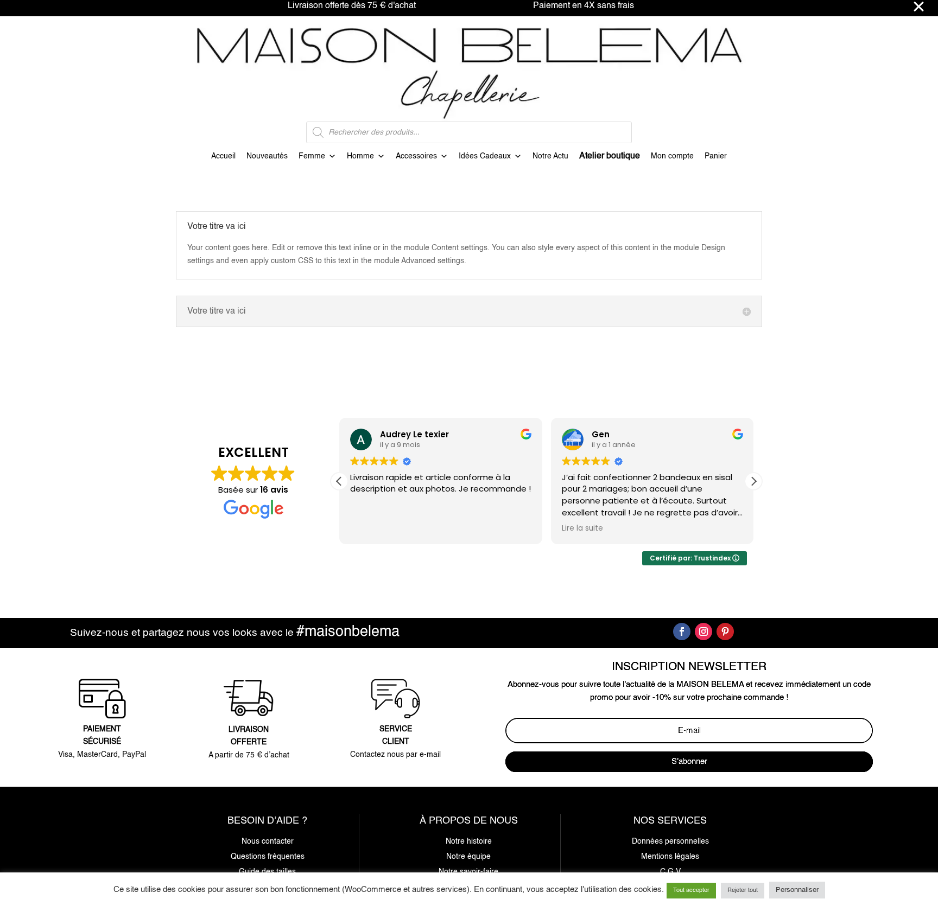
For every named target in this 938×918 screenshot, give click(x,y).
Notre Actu (550, 156)
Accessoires (416, 156)
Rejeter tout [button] (742, 891)
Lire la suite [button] (582, 528)
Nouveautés (267, 156)
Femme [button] (312, 156)
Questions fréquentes (268, 856)
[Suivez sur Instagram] (703, 631)
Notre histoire (469, 841)
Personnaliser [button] (797, 890)
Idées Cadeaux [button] (485, 156)
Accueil (223, 156)
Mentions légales (670, 856)
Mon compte (672, 156)
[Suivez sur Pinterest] (725, 631)
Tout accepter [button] (691, 891)
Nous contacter (268, 841)
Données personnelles (670, 841)
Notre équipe (468, 856)
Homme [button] (360, 156)
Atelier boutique (609, 156)
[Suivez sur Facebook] (681, 631)
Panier (716, 156)
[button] (753, 481)
